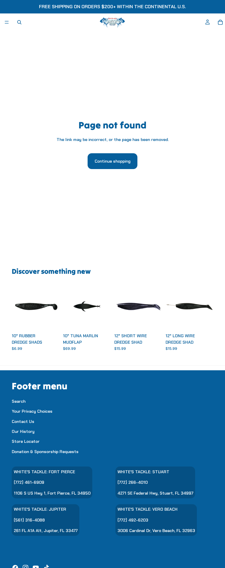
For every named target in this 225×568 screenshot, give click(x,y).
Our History (23, 431)
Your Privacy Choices (32, 411)
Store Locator (26, 441)
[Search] (19, 22)
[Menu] (6, 22)
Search (18, 401)
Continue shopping (112, 161)
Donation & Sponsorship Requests (45, 451)
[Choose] (50, 321)
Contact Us (23, 421)
